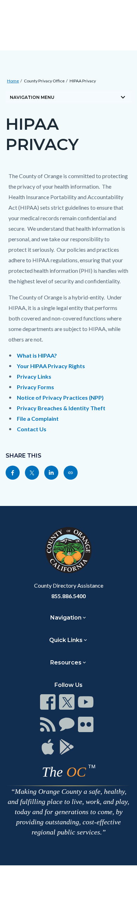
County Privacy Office (44, 80)
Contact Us (31, 429)
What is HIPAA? (37, 355)
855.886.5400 (68, 596)
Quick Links (66, 640)
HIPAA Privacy (83, 80)
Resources (65, 662)
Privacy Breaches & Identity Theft (61, 408)
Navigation (65, 617)
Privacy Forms (35, 387)
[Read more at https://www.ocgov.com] (68, 550)
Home (13, 80)
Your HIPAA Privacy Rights (51, 366)
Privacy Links (34, 376)
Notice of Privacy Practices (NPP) (60, 397)
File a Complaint (38, 418)
